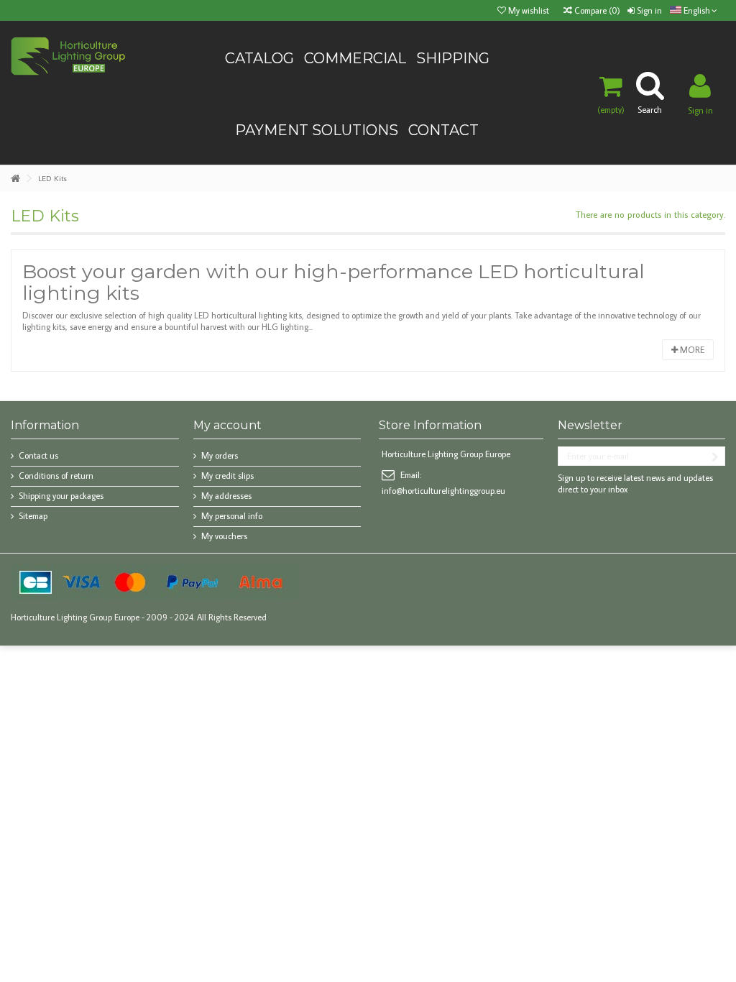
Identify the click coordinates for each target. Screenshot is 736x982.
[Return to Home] (15, 179)
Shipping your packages (61, 495)
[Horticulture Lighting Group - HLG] (68, 55)
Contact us (38, 455)
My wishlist (527, 10)
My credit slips (227, 475)
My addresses (226, 495)
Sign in (648, 10)
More (691, 349)
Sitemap (33, 515)
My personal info (231, 515)
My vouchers (224, 536)
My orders (219, 455)
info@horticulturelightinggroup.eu (443, 490)
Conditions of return (56, 475)
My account (227, 425)
